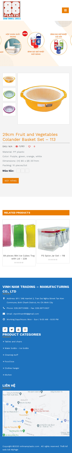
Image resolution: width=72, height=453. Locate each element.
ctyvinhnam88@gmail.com (26, 314)
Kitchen (8, 375)
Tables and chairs (13, 341)
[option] (9, 79)
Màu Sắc (8, 170)
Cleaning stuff (11, 355)
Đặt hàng (11, 180)
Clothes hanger (12, 368)
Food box (9, 361)
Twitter (11, 329)
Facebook (5, 329)
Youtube (18, 329)
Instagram (25, 329)
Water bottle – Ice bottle (17, 348)
